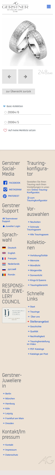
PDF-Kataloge (37, 349)
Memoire (34, 260)
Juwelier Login (12, 226)
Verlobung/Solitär (39, 255)
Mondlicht (35, 265)
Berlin (8, 393)
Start (32, 306)
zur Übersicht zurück (18, 91)
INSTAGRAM (14, 189)
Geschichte (35, 326)
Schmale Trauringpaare (34, 228)
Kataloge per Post (39, 354)
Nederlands (13, 264)
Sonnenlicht (36, 275)
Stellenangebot (39, 321)
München (10, 398)
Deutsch (12, 247)
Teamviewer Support (9, 220)
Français (12, 258)
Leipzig (9, 413)
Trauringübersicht (39, 285)
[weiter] (27, 42)
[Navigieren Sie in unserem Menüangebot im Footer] (46, 8)
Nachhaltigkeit (37, 336)
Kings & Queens (38, 280)
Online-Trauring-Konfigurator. (37, 191)
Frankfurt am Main (14, 418)
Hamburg (10, 403)
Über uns (35, 316)
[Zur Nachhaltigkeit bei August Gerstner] (14, 322)
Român (11, 274)
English (11, 253)
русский (12, 269)
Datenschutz (11, 454)
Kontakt (9, 444)
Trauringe (35, 311)
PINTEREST (13, 196)
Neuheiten (35, 222)
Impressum (11, 449)
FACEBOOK (14, 183)
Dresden (9, 423)
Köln (7, 408)
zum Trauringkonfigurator (37, 199)
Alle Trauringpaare (39, 234)
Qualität (34, 331)
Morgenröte (36, 270)
